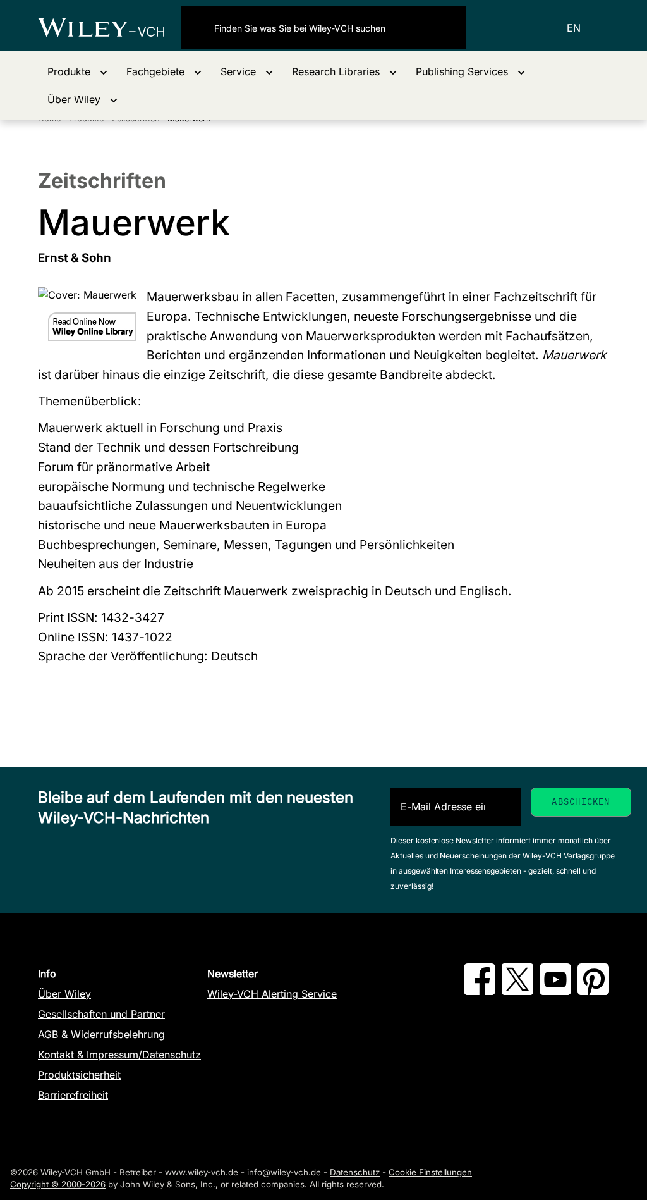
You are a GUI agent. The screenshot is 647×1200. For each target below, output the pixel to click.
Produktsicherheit (79, 1074)
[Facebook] (479, 991)
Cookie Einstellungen (430, 1172)
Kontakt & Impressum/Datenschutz (119, 1054)
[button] (77, 71)
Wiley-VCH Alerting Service (272, 993)
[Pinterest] (593, 991)
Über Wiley (64, 993)
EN (574, 28)
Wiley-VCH (109, 27)
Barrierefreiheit (73, 1095)
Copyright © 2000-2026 (58, 1184)
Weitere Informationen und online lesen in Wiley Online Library (92, 326)
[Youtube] (555, 991)
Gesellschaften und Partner (101, 1014)
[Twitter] (517, 991)
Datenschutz (355, 1172)
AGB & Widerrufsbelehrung (101, 1034)
